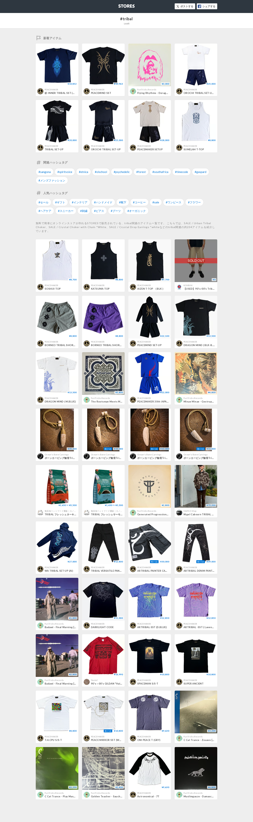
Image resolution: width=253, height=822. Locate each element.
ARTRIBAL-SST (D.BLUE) (152, 627)
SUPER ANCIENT (194, 683)
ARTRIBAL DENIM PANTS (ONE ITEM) (206, 570)
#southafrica (160, 171)
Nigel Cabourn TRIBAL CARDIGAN (204, 514)
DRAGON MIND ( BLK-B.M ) (200, 345)
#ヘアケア (45, 210)
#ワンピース (173, 202)
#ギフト (60, 202)
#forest (141, 171)
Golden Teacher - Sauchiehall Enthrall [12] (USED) (121, 796)
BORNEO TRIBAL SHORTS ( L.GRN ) (66, 345)
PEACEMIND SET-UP (149, 345)
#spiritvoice (64, 171)
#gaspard (200, 171)
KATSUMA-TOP (100, 288)
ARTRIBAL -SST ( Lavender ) (201, 627)
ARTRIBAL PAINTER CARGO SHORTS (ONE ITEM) (167, 570)
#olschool (101, 171)
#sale (155, 202)
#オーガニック (136, 210)
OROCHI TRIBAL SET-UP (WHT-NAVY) (206, 92)
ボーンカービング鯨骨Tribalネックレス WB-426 (164, 457)
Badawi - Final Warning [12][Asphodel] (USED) (72, 627)
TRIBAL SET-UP (54, 149)
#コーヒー (139, 202)
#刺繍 (83, 210)
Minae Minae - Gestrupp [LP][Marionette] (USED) (214, 401)
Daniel (94, 680)
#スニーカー (66, 210)
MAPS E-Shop (190, 511)
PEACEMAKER (51, 89)
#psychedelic (122, 171)
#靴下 (122, 202)
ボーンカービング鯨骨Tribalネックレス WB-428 (72, 457)
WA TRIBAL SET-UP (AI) (59, 570)
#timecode (181, 171)
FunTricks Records (147, 89)
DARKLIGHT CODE (102, 627)
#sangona (45, 171)
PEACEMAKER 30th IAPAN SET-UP (157, 401)
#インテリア (79, 202)
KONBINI (188, 285)
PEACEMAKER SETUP (150, 149)
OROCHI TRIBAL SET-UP (106, 149)
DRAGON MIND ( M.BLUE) (60, 401)
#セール (44, 202)
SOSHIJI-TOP (53, 288)
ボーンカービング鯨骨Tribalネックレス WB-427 (118, 457)
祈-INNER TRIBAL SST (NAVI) (62, 92)
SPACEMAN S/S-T (147, 683)
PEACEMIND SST (101, 92)
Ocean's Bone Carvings (57, 454)
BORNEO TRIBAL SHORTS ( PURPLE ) (113, 345)
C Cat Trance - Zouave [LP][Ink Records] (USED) (212, 740)
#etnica (83, 171)
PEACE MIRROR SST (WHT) (107, 740)
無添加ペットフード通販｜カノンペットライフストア (70, 511)
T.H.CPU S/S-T (53, 740)
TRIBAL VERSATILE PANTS (107, 570)
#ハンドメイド (103, 202)
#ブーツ (116, 210)
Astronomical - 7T (148, 796)
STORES (120, 4)
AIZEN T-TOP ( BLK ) (150, 288)
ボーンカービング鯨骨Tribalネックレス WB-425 (211, 457)
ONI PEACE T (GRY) (148, 740)
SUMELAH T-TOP (194, 149)
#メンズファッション (52, 180)
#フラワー (194, 202)
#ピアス (99, 210)
